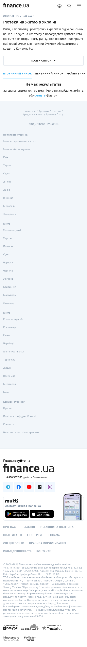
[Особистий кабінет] (59, 5)
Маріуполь (9, 295)
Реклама (53, 535)
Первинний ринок (49, 73)
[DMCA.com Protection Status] (10, 627)
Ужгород (8, 278)
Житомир (8, 303)
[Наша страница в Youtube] (29, 487)
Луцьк (7, 367)
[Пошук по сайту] (69, 5)
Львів (6, 189)
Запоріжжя (9, 214)
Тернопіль (9, 359)
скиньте (40, 95)
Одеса (7, 173)
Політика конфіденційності (19, 416)
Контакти (8, 424)
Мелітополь (10, 384)
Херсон (7, 238)
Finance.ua (29, 111)
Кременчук (9, 327)
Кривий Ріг (9, 286)
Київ (5, 157)
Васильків (9, 376)
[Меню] (79, 5)
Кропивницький (13, 319)
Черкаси (8, 262)
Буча (6, 392)
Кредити (44, 111)
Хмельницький (12, 230)
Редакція (28, 527)
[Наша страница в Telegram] (8, 487)
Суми (6, 254)
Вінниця (8, 197)
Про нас (8, 408)
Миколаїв (9, 206)
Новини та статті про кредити (21, 432)
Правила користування (47, 543)
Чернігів (8, 270)
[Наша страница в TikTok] (40, 487)
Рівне (6, 335)
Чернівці (8, 343)
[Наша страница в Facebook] (18, 487)
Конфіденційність (17, 551)
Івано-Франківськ (13, 351)
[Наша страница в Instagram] (50, 487)
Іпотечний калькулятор (17, 149)
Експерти (34, 535)
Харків (7, 165)
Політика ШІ (12, 535)
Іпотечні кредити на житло (19, 141)
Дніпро (7, 181)
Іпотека (56, 111)
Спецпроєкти (13, 543)
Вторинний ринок (17, 73)
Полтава (8, 246)
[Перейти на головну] (16, 5)
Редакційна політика (57, 527)
